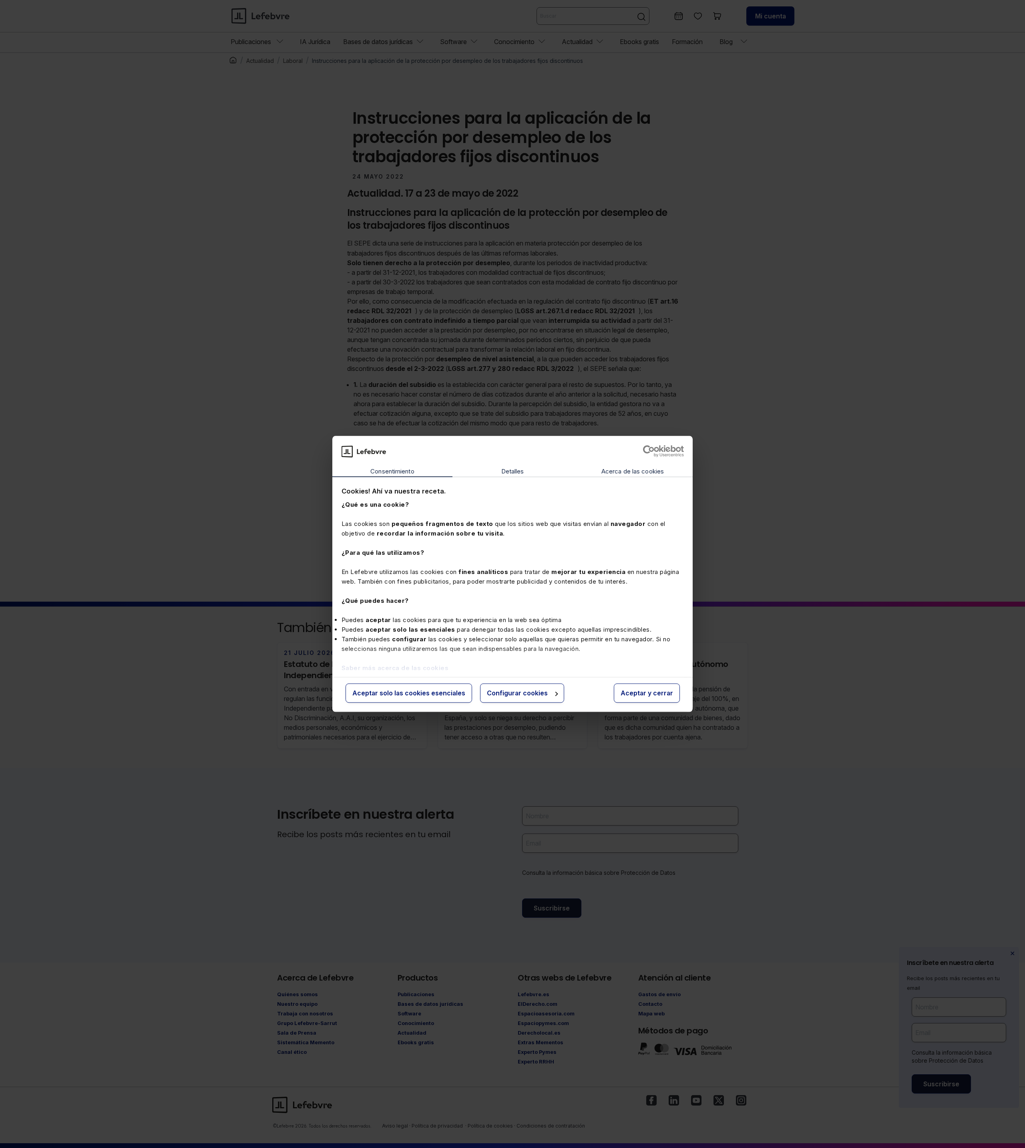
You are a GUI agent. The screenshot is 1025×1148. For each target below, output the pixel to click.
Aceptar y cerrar (647, 693)
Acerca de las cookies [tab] (632, 471)
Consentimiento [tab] (392, 471)
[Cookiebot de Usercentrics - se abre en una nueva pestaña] (649, 451)
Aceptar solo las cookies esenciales (408, 693)
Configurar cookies (517, 693)
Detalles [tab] (512, 471)
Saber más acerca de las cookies (395, 668)
